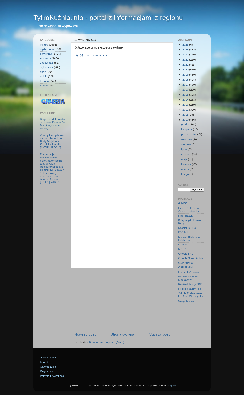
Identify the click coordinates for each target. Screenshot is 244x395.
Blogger (171, 385)
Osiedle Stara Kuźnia (191, 258)
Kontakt (44, 362)
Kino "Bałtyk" (185, 215)
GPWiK (182, 203)
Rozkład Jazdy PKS (190, 288)
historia (44, 81)
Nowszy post (85, 334)
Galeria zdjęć (48, 366)
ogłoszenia (46, 67)
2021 (185, 64)
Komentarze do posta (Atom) (106, 342)
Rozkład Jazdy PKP (190, 284)
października (189, 134)
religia (43, 76)
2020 (185, 69)
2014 (185, 99)
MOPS (182, 249)
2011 (185, 114)
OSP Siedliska (186, 267)
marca (185, 169)
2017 (185, 84)
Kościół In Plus (187, 227)
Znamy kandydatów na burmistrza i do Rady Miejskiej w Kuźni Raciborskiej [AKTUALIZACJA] (52, 141)
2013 (185, 104)
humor (44, 85)
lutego (185, 174)
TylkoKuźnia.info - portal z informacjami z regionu (108, 18)
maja (184, 159)
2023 (185, 54)
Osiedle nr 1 (185, 253)
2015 (185, 94)
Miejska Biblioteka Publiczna (189, 238)
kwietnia (186, 164)
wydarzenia (47, 49)
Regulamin (46, 371)
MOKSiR (183, 244)
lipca (184, 149)
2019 (185, 74)
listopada (187, 129)
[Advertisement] (122, 300)
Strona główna (122, 334)
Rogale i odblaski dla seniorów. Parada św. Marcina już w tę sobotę (53, 124)
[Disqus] (122, 110)
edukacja (45, 58)
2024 (185, 49)
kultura (44, 44)
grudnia (186, 124)
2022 (185, 59)
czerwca (186, 154)
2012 (185, 109)
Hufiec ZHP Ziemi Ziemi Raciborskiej (189, 210)
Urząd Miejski (186, 301)
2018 (185, 79)
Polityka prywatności (52, 375)
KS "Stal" (183, 232)
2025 (185, 44)
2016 (185, 89)
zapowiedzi (46, 62)
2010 (185, 119)
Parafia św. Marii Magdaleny (188, 278)
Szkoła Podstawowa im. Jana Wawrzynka (190, 295)
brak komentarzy (97, 55)
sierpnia (186, 144)
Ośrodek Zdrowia (188, 272)
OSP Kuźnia (185, 262)
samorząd (46, 53)
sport (43, 71)
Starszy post (159, 334)
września (187, 139)
